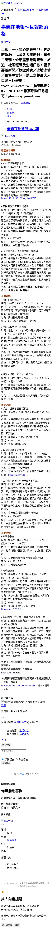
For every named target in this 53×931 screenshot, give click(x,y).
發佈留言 (6, 763)
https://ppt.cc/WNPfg (11, 609)
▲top (3, 739)
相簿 (9, 109)
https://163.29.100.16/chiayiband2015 (18, 198)
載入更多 (6, 745)
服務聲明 (32, 886)
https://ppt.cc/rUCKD (18, 475)
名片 (9, 116)
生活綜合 (25, 103)
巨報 (3, 705)
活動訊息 (24, 734)
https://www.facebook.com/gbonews (18, 685)
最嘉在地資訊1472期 (23, 129)
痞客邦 (17, 722)
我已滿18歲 (7, 925)
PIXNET (13, 883)
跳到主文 (6, 42)
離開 (17, 925)
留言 (24, 722)
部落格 (10, 112)
